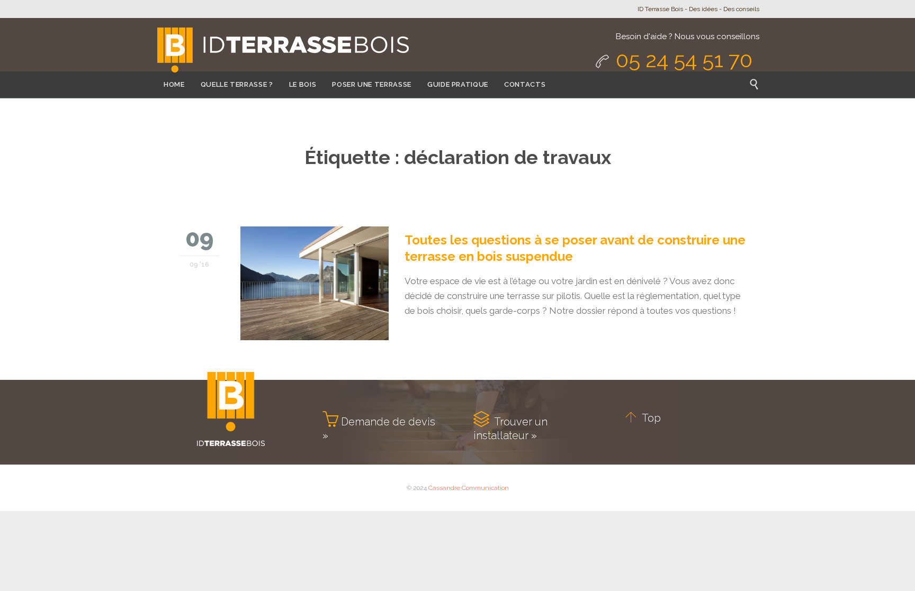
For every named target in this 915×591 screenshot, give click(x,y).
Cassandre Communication (468, 488)
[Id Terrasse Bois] (282, 51)
